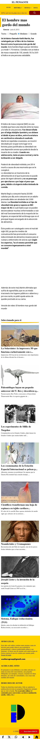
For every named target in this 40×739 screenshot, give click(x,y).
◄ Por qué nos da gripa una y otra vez (14, 13)
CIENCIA (27, 8)
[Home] (36, 738)
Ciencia (6, 30)
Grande (34, 34)
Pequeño (13, 34)
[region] (20, 75)
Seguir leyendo (6, 655)
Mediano (23, 34)
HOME (8, 7)
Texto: (4, 34)
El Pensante (20, 2)
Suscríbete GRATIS (30, 731)
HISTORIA (17, 8)
